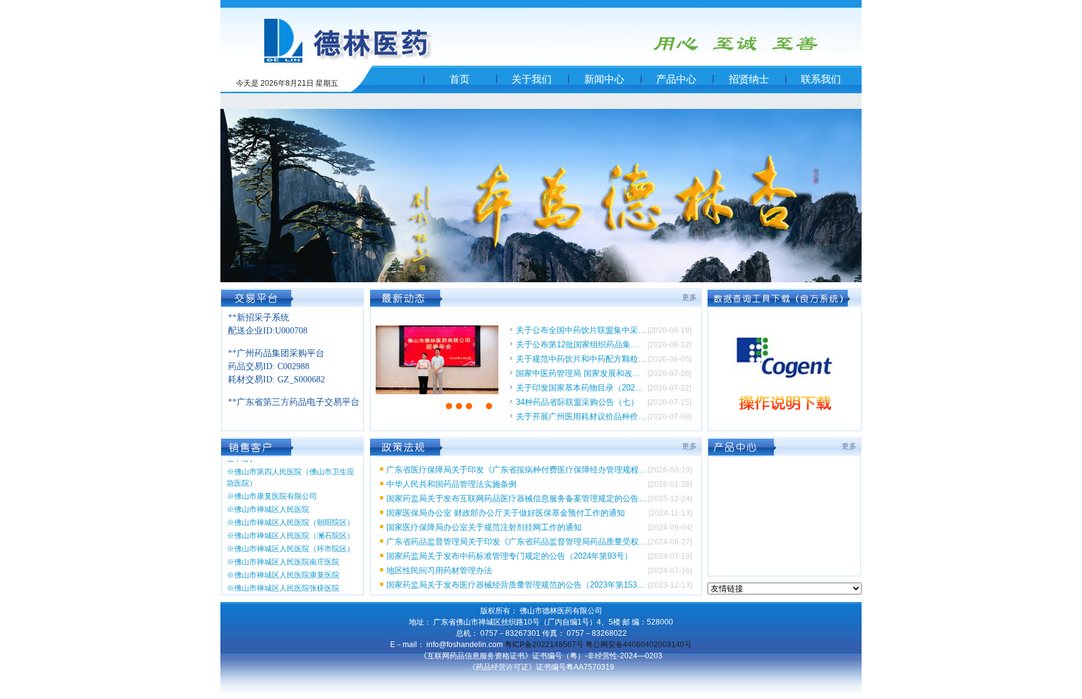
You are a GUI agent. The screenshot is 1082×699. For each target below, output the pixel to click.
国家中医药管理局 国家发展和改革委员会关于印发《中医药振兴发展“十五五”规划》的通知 (581, 373)
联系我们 (821, 79)
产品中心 (676, 79)
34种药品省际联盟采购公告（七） (577, 402)
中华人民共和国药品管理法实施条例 (451, 484)
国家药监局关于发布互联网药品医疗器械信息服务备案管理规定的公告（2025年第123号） (516, 498)
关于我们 (532, 79)
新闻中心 (604, 79)
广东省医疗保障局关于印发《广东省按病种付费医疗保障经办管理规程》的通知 (516, 469)
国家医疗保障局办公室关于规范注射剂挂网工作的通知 (484, 527)
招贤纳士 (749, 79)
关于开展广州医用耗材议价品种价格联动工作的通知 (581, 416)
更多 (689, 297)
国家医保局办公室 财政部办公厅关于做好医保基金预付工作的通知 (505, 513)
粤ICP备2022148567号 (544, 644)
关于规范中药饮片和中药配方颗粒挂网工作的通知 (581, 359)
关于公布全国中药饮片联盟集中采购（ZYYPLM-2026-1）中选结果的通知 (581, 330)
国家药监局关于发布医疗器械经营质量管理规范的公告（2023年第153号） (516, 584)
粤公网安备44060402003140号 (638, 644)
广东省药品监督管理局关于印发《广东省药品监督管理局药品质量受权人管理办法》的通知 (516, 541)
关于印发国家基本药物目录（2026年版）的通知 (581, 387)
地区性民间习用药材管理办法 (439, 570)
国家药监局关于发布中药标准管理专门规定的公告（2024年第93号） (509, 556)
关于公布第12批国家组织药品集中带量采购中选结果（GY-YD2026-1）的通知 (581, 344)
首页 (460, 79)
